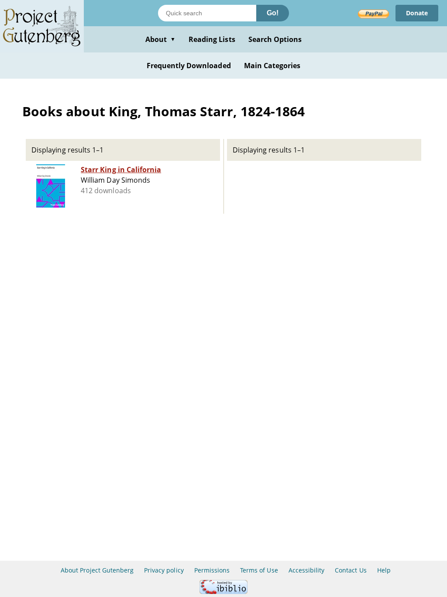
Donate (417, 13)
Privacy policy (164, 570)
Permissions (212, 570)
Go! (273, 13)
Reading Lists (212, 39)
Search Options (275, 39)
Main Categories (272, 65)
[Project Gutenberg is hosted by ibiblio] (223, 591)
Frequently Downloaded (189, 65)
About (160, 39)
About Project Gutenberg (97, 570)
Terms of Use (259, 570)
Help (384, 570)
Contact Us (350, 570)
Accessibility (307, 570)
